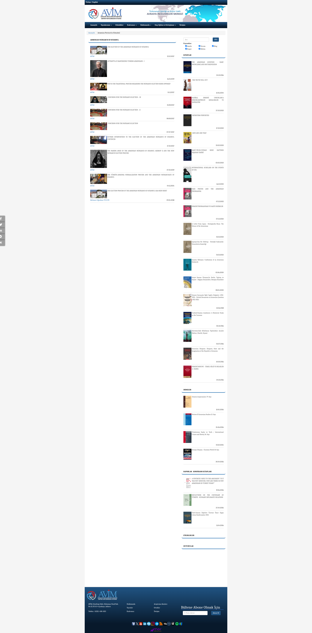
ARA (215, 39)
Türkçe (88, 2)
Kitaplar (187, 55)
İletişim (182, 25)
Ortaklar (157, 608)
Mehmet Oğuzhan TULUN (99, 200)
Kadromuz (131, 25)
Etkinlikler (119, 25)
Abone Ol (216, 613)
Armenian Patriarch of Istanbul (109, 33)
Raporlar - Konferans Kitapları (197, 472)
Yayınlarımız (106, 25)
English (95, 2)
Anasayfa (93, 25)
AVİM (92, 56)
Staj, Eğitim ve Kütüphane (165, 25)
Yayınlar (130, 608)
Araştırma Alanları (160, 604)
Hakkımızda (145, 25)
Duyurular (188, 546)
